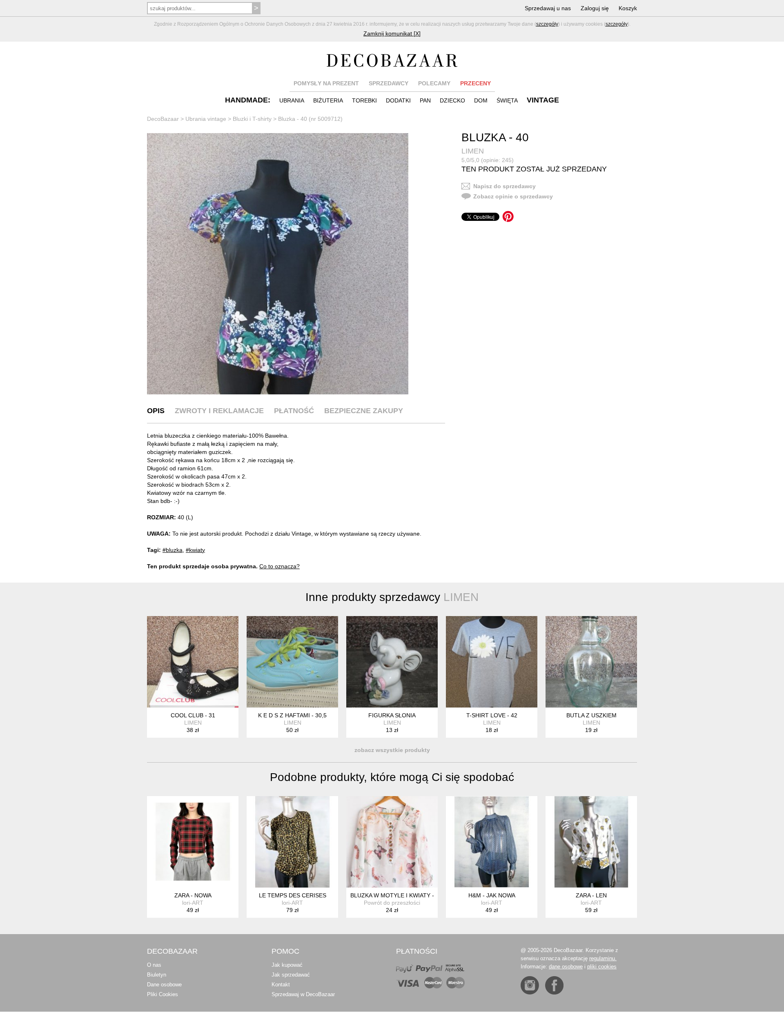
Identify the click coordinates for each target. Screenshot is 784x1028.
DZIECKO (452, 100)
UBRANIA (291, 100)
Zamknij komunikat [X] (392, 33)
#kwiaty (195, 550)
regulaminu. (603, 958)
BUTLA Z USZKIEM (591, 715)
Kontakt (281, 984)
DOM (481, 100)
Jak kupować (287, 965)
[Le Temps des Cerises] (292, 842)
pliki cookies (602, 966)
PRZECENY (475, 83)
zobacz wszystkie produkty (392, 750)
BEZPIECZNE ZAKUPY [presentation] (363, 411)
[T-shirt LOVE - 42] (491, 662)
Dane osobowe (164, 984)
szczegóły (547, 24)
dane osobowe (566, 966)
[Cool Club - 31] (192, 662)
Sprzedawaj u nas (548, 8)
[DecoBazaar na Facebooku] (554, 985)
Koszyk (628, 8)
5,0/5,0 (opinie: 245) (487, 160)
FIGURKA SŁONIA (392, 715)
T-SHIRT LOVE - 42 (491, 715)
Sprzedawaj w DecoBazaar (303, 994)
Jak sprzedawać (291, 975)
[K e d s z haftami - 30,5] (292, 662)
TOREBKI (364, 100)
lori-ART (192, 902)
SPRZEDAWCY (388, 83)
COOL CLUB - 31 (193, 715)
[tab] (156, 411)
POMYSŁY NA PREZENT (326, 83)
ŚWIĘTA (507, 100)
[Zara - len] (591, 842)
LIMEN (472, 151)
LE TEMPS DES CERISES (292, 895)
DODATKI (398, 100)
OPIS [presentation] (156, 411)
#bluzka (173, 550)
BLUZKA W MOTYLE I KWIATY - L (394, 895)
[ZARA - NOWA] (192, 842)
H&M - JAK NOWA (491, 895)
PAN (425, 100)
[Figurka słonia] (392, 662)
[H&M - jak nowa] (491, 842)
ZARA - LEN (591, 895)
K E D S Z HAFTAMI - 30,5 (292, 715)
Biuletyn (156, 975)
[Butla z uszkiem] (591, 662)
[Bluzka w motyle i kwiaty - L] (392, 842)
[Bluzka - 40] (277, 263)
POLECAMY (434, 83)
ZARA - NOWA (193, 895)
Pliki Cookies (162, 994)
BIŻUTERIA (328, 100)
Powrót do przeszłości (392, 902)
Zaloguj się (595, 8)
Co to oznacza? (279, 566)
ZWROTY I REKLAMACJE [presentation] (219, 411)
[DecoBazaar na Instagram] (530, 985)
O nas (154, 965)
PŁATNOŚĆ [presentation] (294, 411)
